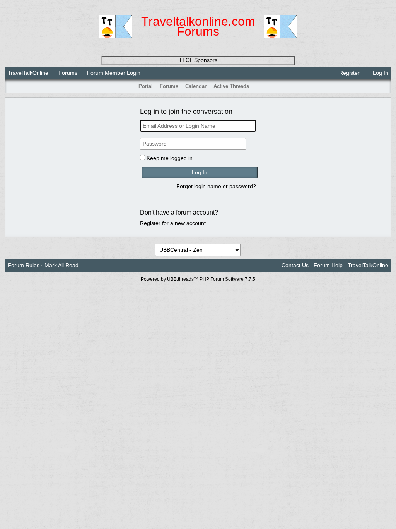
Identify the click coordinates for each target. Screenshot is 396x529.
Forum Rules (23, 265)
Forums (67, 73)
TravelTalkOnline (28, 73)
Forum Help (328, 265)
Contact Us (295, 265)
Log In (379, 73)
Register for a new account (173, 223)
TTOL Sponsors (198, 60)
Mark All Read (61, 265)
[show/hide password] (252, 144)
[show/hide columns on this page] (385, 86)
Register (349, 73)
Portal (145, 86)
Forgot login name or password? (216, 186)
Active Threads (231, 86)
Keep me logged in (170, 158)
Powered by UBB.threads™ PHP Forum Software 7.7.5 (198, 279)
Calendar (196, 86)
